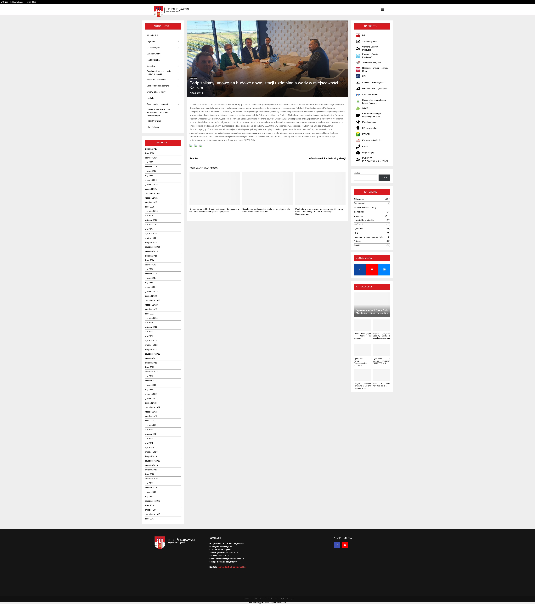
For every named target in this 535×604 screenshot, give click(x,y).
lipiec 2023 (149, 314)
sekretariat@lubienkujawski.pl (231, 567)
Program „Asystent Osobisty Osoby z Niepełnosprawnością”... (381, 337)
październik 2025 (152, 193)
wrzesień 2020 (151, 465)
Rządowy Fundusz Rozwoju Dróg (368, 237)
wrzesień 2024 (151, 251)
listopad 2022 (151, 349)
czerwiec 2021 (151, 425)
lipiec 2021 (149, 420)
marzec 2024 (150, 278)
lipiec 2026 (149, 153)
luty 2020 (149, 496)
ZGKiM (357, 245)
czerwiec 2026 (151, 158)
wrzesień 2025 (151, 198)
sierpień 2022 (151, 363)
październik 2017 (152, 514)
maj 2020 (149, 483)
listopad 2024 (151, 242)
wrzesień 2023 (151, 305)
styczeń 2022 (151, 394)
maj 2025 (149, 215)
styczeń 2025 (151, 233)
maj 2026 (149, 162)
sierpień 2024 (151, 256)
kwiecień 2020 (151, 487)
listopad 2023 (151, 296)
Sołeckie (357, 241)
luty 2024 (149, 282)
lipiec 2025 (149, 207)
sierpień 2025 (151, 202)
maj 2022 (149, 376)
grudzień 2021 (151, 398)
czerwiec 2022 (151, 371)
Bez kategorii (359, 203)
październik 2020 (152, 461)
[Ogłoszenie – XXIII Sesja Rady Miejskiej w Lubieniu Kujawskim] (372, 304)
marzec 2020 (150, 492)
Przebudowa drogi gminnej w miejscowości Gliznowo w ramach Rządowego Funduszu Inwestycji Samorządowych (319, 211)
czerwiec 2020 (151, 478)
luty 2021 (149, 443)
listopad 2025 (151, 189)
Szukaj (357, 173)
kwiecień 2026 (151, 166)
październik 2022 (152, 354)
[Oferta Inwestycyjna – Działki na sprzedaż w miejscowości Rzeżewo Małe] (362, 325)
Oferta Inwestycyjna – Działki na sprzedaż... (362, 335)
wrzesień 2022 (151, 358)
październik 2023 (152, 300)
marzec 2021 (150, 438)
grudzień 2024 (151, 238)
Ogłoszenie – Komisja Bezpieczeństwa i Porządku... (362, 362)
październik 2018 (152, 501)
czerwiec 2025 (151, 211)
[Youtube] (345, 545)
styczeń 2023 (151, 340)
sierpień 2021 (151, 416)
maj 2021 (149, 429)
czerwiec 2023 (151, 318)
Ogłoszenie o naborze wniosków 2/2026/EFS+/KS (381, 360)
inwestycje (193, 78)
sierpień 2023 (151, 309)
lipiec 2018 (149, 505)
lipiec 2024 (149, 260)
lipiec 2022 (149, 367)
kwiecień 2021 (151, 434)
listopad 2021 (151, 403)
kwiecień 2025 (151, 220)
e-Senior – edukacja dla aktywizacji (327, 158)
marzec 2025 (150, 224)
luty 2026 (149, 175)
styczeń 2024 (151, 287)
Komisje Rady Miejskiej (364, 220)
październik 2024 (152, 247)
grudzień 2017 (151, 510)
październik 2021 (152, 407)
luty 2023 (149, 336)
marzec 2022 (150, 385)
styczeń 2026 (151, 180)
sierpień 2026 (151, 149)
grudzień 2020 (151, 452)
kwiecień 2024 (151, 273)
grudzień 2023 (151, 291)
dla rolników (359, 212)
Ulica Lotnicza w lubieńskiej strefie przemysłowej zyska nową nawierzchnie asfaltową (266, 210)
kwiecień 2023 (151, 327)
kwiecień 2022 (151, 380)
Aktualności (359, 199)
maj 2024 (149, 269)
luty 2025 (149, 229)
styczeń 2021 (151, 447)
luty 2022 (149, 389)
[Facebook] (337, 545)
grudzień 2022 (151, 345)
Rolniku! (193, 158)
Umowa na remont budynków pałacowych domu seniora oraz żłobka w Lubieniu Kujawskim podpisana (214, 210)
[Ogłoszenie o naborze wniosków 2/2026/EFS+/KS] (381, 350)
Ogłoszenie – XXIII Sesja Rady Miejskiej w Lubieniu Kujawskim (372, 312)
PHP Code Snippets (256, 603)
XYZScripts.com (280, 603)
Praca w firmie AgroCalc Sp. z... (381, 384)
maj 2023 (149, 322)
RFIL (356, 233)
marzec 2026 (150, 171)
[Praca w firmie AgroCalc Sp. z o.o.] (381, 375)
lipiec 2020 (149, 474)
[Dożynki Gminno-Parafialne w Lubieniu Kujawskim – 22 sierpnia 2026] (362, 375)
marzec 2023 (150, 331)
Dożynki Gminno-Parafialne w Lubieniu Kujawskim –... (362, 385)
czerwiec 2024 (151, 264)
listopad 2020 (151, 456)
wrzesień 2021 (151, 412)
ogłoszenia (358, 228)
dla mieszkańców (361, 207)
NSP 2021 (358, 224)
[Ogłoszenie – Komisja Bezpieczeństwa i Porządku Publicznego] (362, 350)
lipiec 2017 (149, 519)
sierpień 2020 (151, 469)
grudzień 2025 (151, 184)
